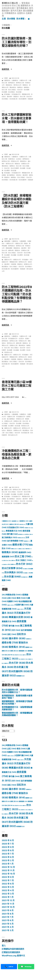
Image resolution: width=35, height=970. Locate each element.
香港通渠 (20, 676)
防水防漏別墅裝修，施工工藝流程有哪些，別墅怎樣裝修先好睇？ (16, 42)
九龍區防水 (7, 80)
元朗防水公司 (17, 259)
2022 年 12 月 (8, 867)
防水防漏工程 (13, 99)
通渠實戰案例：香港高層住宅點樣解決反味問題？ (17, 702)
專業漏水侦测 (26, 94)
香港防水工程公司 (10, 3)
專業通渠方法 (14, 531)
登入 (4, 945)
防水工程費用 (12, 564)
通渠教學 (24, 552)
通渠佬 (28, 647)
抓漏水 (26, 243)
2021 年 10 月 (8, 907)
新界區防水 (11, 83)
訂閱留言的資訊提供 (11, 952)
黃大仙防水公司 (12, 435)
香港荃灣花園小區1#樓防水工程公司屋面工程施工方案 (17, 385)
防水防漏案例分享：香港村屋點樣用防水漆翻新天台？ (17, 691)
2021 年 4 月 (8, 927)
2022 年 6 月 (8, 883)
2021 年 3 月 (8, 930)
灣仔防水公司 (17, 85)
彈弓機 (12, 534)
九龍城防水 (15, 80)
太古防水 (18, 159)
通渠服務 (8, 556)
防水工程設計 (29, 659)
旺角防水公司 (15, 161)
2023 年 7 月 (8, 853)
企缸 (11, 598)
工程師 (6, 78)
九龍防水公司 (23, 80)
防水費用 (7, 170)
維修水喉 (11, 250)
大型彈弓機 (21, 605)
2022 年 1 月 (8, 897)
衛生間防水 (5, 266)
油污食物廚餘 (15, 541)
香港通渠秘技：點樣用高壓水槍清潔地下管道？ (17, 696)
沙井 (15, 630)
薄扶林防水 (13, 87)
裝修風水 (26, 87)
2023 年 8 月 (8, 850)
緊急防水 (25, 85)
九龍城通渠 (22, 241)
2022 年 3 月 (8, 893)
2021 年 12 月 (8, 900)
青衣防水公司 (6, 257)
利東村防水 (11, 159)
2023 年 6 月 (8, 857)
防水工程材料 (22, 659)
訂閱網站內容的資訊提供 (13, 949)
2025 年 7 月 (8, 843)
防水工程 (4, 89)
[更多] (29, 19)
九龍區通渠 (7, 241)
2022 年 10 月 (8, 873)
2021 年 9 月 (8, 910)
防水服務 (4, 92)
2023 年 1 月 (8, 863)
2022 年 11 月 (8, 870)
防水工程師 (12, 560)
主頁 (4, 18)
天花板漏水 (7, 94)
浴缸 (11, 634)
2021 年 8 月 (8, 914)
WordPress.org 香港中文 (13, 955)
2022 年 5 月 (8, 887)
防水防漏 (18, 92)
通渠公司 (6, 651)
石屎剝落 (13, 264)
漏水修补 (9, 96)
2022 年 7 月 (8, 880)
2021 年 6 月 (8, 920)
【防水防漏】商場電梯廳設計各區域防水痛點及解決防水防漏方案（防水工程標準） (16, 201)
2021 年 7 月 (8, 917)
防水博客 (20, 18)
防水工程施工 (12, 89)
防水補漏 (13, 255)
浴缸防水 (18, 175)
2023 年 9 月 (8, 847)
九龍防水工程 (19, 243)
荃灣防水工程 (25, 250)
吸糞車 (12, 601)
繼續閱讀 (7, 69)
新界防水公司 (23, 262)
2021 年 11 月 (8, 904)
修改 (21, 598)
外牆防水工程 (10, 605)
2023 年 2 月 (8, 860)
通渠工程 (14, 651)
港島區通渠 (9, 248)
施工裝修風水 (11, 175)
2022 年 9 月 (8, 877)
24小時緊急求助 (11, 595)
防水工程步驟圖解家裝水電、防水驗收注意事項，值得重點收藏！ (16, 118)
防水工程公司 (16, 654)
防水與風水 (11, 92)
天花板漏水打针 (16, 94)
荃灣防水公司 (25, 163)
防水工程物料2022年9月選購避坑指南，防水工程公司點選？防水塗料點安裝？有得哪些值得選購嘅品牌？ (17, 294)
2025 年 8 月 (8, 840)
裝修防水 (20, 87)
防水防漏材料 (23, 99)
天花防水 (27, 527)
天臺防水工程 (20, 609)
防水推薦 (26, 89)
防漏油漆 (30, 99)
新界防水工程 (20, 83)
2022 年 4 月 (8, 890)
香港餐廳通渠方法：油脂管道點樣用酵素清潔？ (17, 708)
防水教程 (11, 18)
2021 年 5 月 (8, 924)
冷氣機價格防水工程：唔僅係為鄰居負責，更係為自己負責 (16, 454)
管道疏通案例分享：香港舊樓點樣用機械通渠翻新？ (17, 714)
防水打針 (20, 89)
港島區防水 (9, 85)
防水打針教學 (15, 168)
